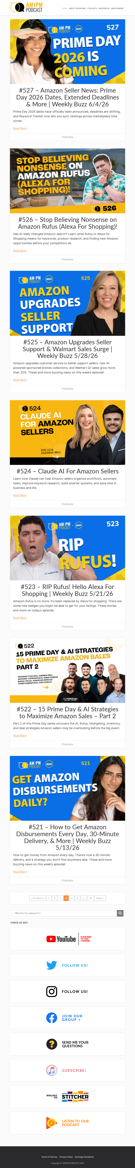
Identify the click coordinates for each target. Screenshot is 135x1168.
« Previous (37, 898)
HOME (65, 8)
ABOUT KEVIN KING (77, 8)
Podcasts (67, 137)
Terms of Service (49, 1156)
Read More (20, 128)
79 (90, 898)
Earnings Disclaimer (84, 1156)
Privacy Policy (66, 1156)
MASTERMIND (117, 8)
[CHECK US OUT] (67, 939)
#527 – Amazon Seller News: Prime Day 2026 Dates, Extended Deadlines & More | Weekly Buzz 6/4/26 (67, 97)
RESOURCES (104, 8)
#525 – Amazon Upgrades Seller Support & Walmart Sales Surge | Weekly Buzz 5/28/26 (67, 349)
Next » (100, 898)
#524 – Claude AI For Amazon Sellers (68, 471)
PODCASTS (92, 8)
